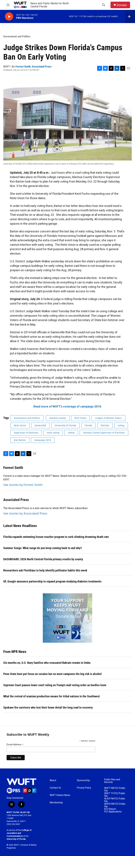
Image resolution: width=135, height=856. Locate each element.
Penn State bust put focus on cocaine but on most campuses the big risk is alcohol (52, 674)
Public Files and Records (112, 780)
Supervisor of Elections (26, 432)
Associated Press (42, 66)
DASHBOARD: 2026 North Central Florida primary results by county (43, 559)
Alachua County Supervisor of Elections (104, 432)
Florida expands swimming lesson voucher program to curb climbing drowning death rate (56, 537)
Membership (56, 802)
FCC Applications (113, 811)
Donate (122, 5)
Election (105, 425)
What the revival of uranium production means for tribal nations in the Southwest (51, 696)
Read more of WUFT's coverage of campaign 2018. (67, 406)
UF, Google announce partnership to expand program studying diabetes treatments (52, 581)
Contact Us (55, 788)
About (53, 780)
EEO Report (110, 809)
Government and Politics (16, 36)
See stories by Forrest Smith (22, 485)
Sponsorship (83, 780)
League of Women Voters (108, 418)
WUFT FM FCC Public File (114, 789)
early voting (53, 432)
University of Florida (65, 425)
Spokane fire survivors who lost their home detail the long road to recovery (48, 707)
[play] (9, 16)
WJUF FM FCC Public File (114, 800)
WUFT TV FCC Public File (114, 794)
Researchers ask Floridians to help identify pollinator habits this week (45, 570)
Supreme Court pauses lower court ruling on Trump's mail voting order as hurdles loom (54, 685)
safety (71, 432)
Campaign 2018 (42, 440)
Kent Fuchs (80, 418)
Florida (88, 425)
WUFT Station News (60, 795)
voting (121, 425)
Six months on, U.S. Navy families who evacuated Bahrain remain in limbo (47, 662)
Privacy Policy (84, 788)
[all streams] (130, 16)
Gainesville (40, 425)
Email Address (15, 744)
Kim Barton (20, 440)
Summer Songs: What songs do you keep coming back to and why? (42, 548)
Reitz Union (20, 425)
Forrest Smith (23, 66)
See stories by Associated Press (25, 513)
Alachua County (57, 418)
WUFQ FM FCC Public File (114, 805)
